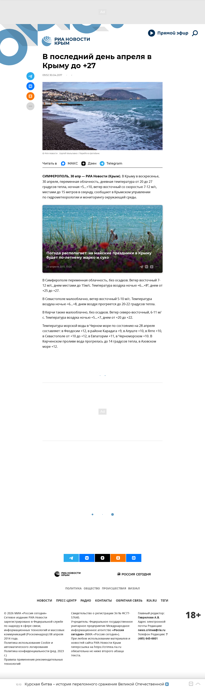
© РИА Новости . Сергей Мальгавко (59, 153)
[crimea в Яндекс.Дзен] (102, 558)
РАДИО (85, 601)
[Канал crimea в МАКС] (133, 558)
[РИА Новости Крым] (65, 41)
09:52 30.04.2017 (52, 75)
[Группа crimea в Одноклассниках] (118, 558)
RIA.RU (152, 601)
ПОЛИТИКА (73, 588)
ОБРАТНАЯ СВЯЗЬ (129, 601)
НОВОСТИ (44, 601)
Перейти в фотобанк (89, 153)
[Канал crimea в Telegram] (71, 558)
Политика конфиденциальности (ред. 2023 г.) (34, 653)
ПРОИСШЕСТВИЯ (114, 588)
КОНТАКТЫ (103, 601)
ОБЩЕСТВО (92, 588)
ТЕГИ (164, 601)
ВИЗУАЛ (134, 588)
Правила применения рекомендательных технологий (33, 662)
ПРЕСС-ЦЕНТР (66, 601)
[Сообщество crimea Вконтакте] (86, 558)
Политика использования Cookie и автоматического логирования (28, 645)
